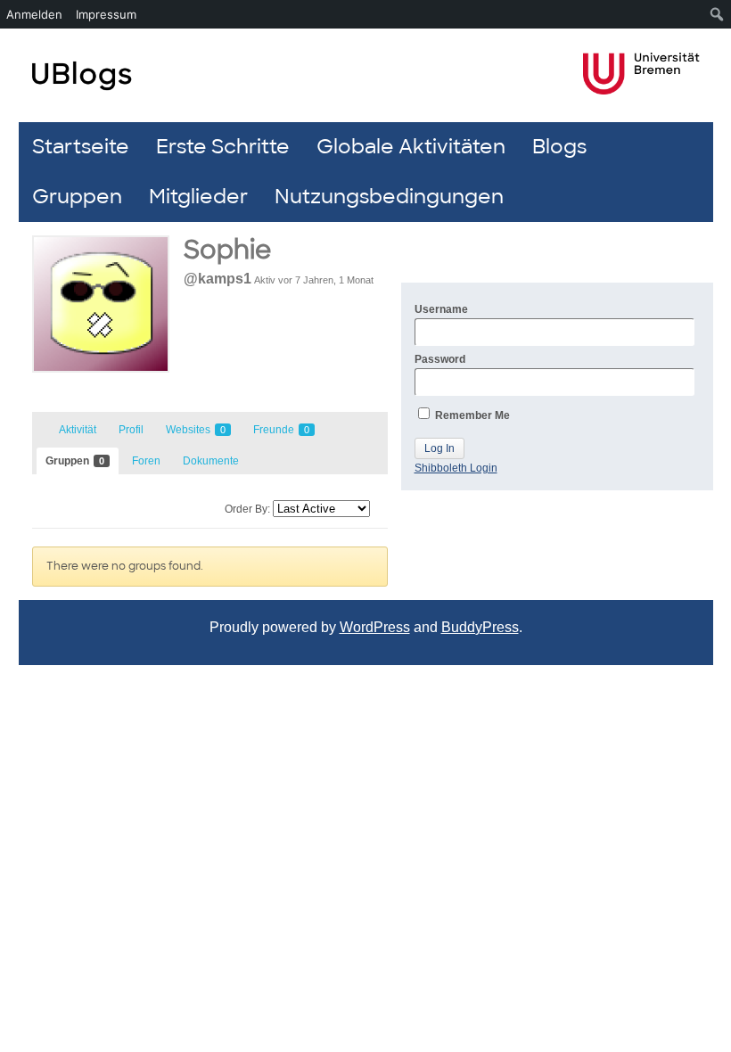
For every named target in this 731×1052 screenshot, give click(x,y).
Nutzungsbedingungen (389, 197)
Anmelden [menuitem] (34, 14)
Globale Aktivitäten (410, 147)
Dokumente (211, 461)
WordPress (375, 627)
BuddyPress (480, 627)
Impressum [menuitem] (106, 14)
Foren (146, 461)
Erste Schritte (223, 147)
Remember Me (471, 415)
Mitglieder (198, 197)
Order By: (247, 509)
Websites (196, 429)
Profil (131, 429)
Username (441, 309)
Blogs (559, 147)
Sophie (227, 250)
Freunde (281, 429)
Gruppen (77, 197)
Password (440, 359)
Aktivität (77, 429)
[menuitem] (717, 14)
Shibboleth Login (456, 468)
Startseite (80, 147)
